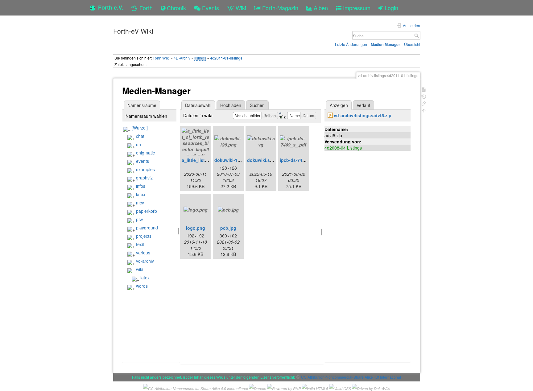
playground (147, 227)
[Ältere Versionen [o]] (423, 96)
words (142, 286)
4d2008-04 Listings (343, 148)
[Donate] (257, 387)
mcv (140, 203)
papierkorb (146, 211)
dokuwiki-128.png (233, 160)
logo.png (195, 228)
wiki (139, 269)
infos (140, 186)
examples (145, 169)
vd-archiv (145, 261)
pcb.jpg (228, 228)
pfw (139, 219)
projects (143, 236)
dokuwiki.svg (261, 160)
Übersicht (412, 44)
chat (140, 136)
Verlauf (363, 105)
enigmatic (145, 153)
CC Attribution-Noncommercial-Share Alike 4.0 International (351, 377)
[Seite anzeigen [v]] (423, 89)
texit (140, 244)
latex (140, 194)
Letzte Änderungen (351, 44)
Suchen (257, 105)
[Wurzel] (140, 128)
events (142, 161)
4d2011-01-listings (226, 58)
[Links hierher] (423, 102)
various (143, 252)
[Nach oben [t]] (423, 109)
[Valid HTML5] (315, 387)
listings (200, 57)
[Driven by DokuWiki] (371, 387)
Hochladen (230, 105)
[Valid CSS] (340, 387)
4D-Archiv (182, 57)
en (138, 144)
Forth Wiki (161, 57)
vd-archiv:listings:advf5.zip (362, 115)
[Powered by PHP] (284, 387)
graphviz (144, 178)
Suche (417, 35)
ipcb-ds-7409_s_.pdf (301, 160)
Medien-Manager (385, 44)
